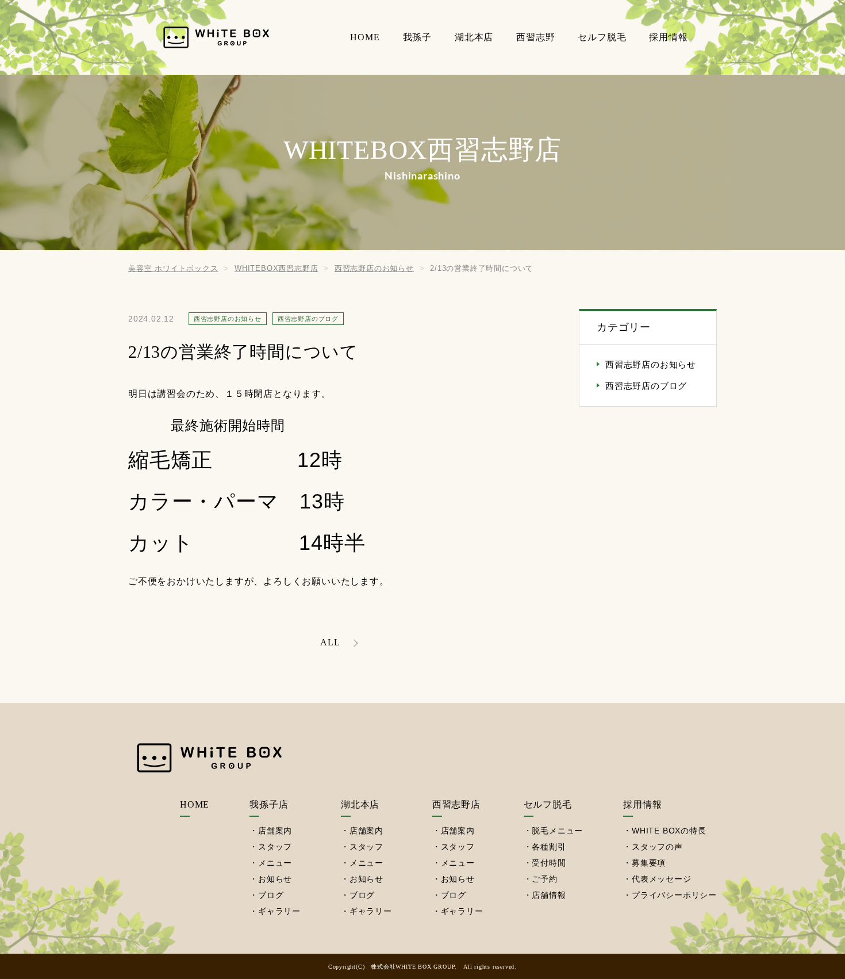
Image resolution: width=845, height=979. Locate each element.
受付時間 (549, 862)
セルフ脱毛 (602, 37)
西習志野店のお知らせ (650, 364)
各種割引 (549, 846)
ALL (330, 642)
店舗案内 (275, 830)
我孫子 (417, 37)
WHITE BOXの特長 (669, 830)
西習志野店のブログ (646, 386)
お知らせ (275, 879)
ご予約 (544, 879)
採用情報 (668, 37)
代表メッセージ (662, 879)
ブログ (270, 895)
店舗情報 (549, 895)
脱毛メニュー (557, 830)
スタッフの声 (657, 846)
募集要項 (649, 862)
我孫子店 (268, 804)
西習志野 (535, 37)
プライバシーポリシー (674, 895)
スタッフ (275, 846)
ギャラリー (279, 911)
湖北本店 (474, 37)
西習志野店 (456, 804)
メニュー (275, 862)
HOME (364, 37)
